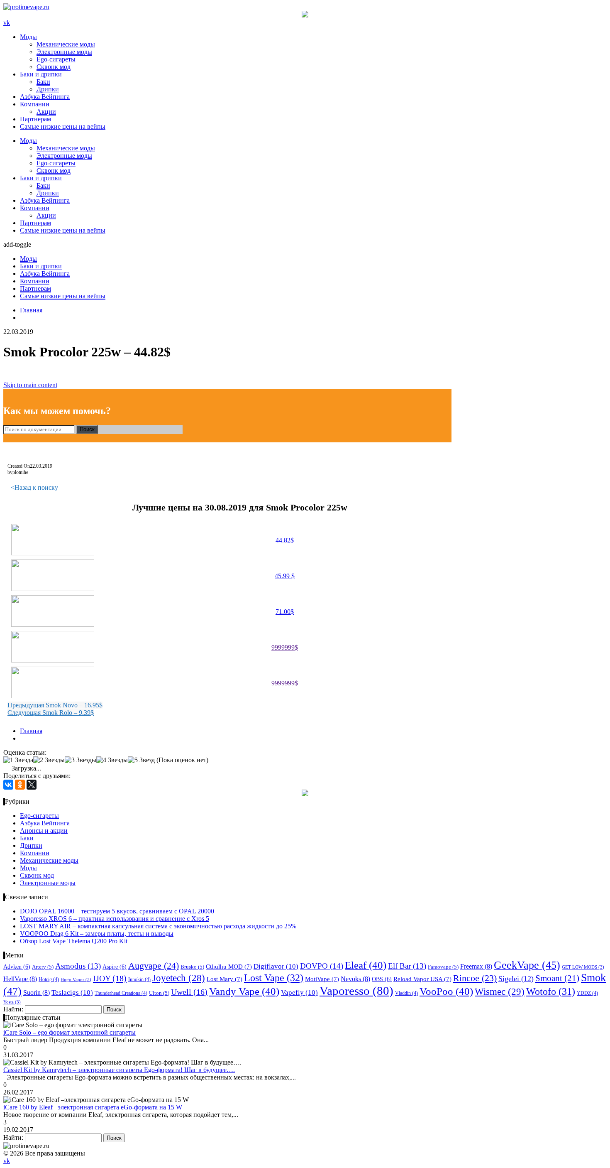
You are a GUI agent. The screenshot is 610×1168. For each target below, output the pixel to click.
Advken (16, 966)
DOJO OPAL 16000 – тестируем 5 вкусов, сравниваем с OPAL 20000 (117, 911)
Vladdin (406, 993)
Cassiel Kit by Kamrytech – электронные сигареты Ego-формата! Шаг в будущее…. (119, 1069)
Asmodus (78, 966)
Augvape (153, 965)
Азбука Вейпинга (45, 96)
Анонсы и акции (44, 830)
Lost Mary (224, 979)
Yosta (12, 1002)
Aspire (114, 966)
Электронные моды (64, 51)
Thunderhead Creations (121, 993)
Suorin (36, 992)
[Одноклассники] (20, 785)
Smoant (557, 978)
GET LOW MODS (583, 967)
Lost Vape (273, 977)
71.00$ (285, 611)
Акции (46, 111)
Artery (43, 967)
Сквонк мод (54, 66)
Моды (28, 36)
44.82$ (285, 540)
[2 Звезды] (49, 760)
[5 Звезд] (141, 760)
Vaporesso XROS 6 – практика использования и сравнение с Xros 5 (114, 918)
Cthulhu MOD (229, 966)
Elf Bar (407, 966)
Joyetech (178, 978)
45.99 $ (285, 575)
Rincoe (475, 978)
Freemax (476, 966)
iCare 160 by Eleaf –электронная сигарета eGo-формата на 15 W (92, 1107)
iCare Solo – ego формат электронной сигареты (69, 1032)
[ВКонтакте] (8, 785)
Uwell (189, 991)
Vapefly (299, 992)
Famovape (443, 967)
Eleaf (365, 965)
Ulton (159, 993)
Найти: (13, 1009)
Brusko (192, 967)
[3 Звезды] (80, 760)
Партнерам (35, 119)
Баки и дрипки (41, 74)
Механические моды (66, 44)
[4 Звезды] (112, 760)
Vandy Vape (244, 991)
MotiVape (322, 979)
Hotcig (49, 979)
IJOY (110, 978)
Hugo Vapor (76, 979)
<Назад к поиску (34, 487)
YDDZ (587, 993)
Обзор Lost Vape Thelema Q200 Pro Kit (73, 941)
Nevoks (355, 978)
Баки (43, 81)
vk (6, 22)
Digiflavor (276, 966)
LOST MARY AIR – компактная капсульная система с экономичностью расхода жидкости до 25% (158, 926)
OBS (382, 979)
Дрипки (48, 89)
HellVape (20, 978)
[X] (32, 785)
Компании (34, 104)
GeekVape (527, 965)
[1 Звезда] (18, 760)
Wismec (500, 991)
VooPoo (446, 991)
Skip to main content (30, 384)
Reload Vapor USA (422, 979)
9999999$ (284, 647)
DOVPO (321, 966)
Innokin (139, 979)
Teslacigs (72, 992)
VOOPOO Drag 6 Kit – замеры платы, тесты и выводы (96, 933)
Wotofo (550, 991)
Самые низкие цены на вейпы (62, 126)
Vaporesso (356, 990)
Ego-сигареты (56, 59)
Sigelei (516, 978)
